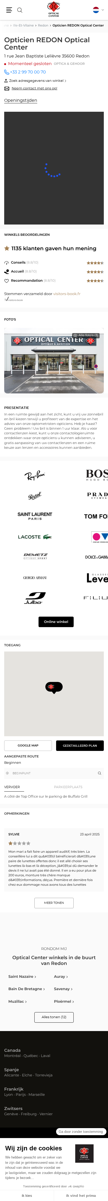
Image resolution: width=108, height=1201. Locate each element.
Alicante (11, 1075)
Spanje (11, 1070)
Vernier (46, 1114)
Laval (45, 1056)
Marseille (37, 1095)
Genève (11, 1114)
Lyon (8, 1095)
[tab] (29, 787)
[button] (9, 10)
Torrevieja (43, 1075)
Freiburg (29, 1114)
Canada (12, 1051)
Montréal (12, 1056)
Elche (27, 1075)
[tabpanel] (54, 797)
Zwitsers (13, 1109)
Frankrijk (14, 1089)
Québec (31, 1056)
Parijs (21, 1095)
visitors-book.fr (66, 294)
